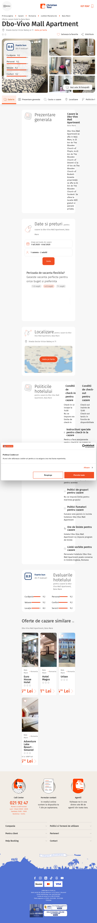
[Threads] (56, 878)
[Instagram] (40, 878)
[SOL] (55, 913)
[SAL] (55, 907)
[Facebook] (34, 878)
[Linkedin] (45, 878)
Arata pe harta (41, 30)
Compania (10, 826)
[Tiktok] (51, 878)
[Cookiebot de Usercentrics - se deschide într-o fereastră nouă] (84, 446)
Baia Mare (66, 16)
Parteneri (54, 833)
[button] (88, 34)
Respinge (48, 475)
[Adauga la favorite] (25, 636)
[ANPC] (36, 910)
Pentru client (11, 833)
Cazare (21, 16)
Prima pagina (7, 16)
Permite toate (79, 475)
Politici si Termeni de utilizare (64, 826)
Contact (53, 841)
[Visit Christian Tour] (48, 6)
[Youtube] (62, 878)
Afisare (87, 468)
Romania (32, 16)
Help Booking (12, 841)
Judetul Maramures (49, 16)
